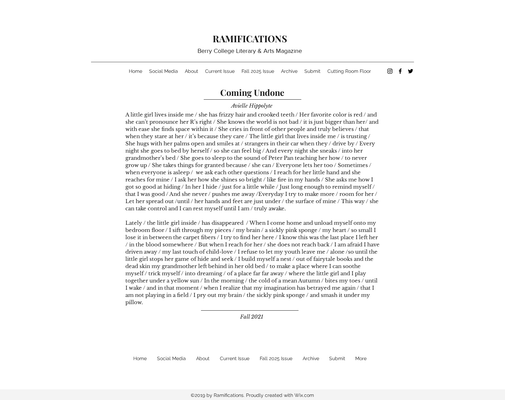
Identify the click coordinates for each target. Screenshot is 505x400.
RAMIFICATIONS (250, 38)
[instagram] (389, 71)
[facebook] (400, 71)
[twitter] (410, 71)
